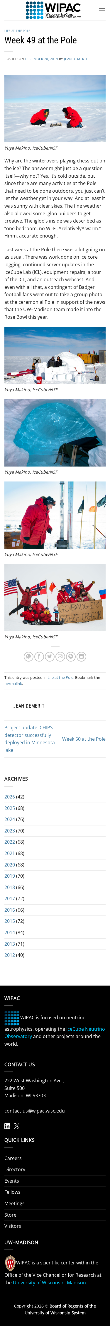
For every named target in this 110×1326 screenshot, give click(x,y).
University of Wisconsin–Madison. (50, 1282)
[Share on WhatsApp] (28, 657)
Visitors (12, 1226)
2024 (9, 819)
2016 (9, 910)
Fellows (12, 1192)
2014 (9, 932)
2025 (9, 808)
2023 (9, 831)
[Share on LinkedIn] (81, 657)
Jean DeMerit (75, 59)
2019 (9, 876)
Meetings (14, 1203)
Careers (13, 1158)
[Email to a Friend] (60, 657)
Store (10, 1215)
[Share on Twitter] (50, 657)
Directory (14, 1169)
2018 (9, 887)
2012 (9, 955)
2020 (9, 865)
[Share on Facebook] (39, 657)
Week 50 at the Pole (84, 739)
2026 (9, 796)
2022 (9, 842)
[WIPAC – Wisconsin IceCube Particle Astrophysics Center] (53, 10)
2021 (9, 853)
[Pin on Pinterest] (71, 657)
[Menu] (102, 10)
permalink (13, 683)
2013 (9, 944)
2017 (9, 898)
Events (11, 1181)
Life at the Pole (17, 31)
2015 (9, 921)
